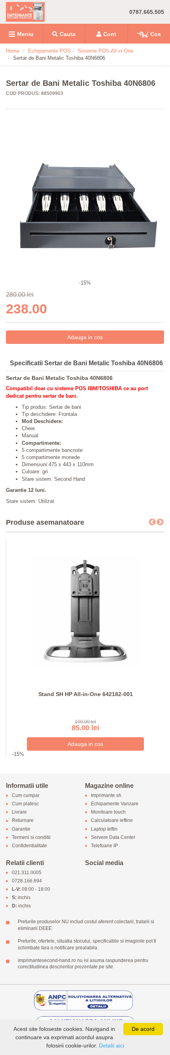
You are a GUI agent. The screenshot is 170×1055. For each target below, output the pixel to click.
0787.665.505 (146, 12)
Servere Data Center (113, 837)
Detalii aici (111, 1045)
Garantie (21, 829)
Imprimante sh (106, 795)
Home (12, 51)
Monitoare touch (108, 812)
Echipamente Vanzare (114, 803)
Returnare (23, 821)
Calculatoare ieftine (112, 821)
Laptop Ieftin (104, 829)
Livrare (19, 812)
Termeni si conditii (31, 837)
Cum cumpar (26, 795)
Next (160, 522)
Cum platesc (25, 803)
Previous (152, 522)
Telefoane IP (104, 845)
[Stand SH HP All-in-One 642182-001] (85, 611)
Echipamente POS (49, 51)
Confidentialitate (29, 845)
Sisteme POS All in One (105, 51)
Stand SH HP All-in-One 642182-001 (85, 694)
